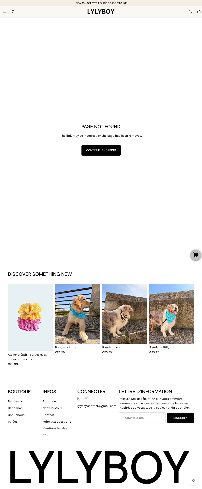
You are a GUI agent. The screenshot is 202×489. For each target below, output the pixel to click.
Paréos (13, 421)
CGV (45, 435)
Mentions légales (55, 428)
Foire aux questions (57, 421)
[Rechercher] (13, 11)
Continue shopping (101, 150)
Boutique (49, 401)
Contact (48, 415)
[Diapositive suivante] (48, 317)
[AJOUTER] (93, 337)
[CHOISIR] (46, 345)
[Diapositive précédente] (12, 317)
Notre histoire (53, 408)
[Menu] (4, 11)
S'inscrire (181, 418)
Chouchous (16, 415)
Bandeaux (15, 401)
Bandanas (15, 408)
